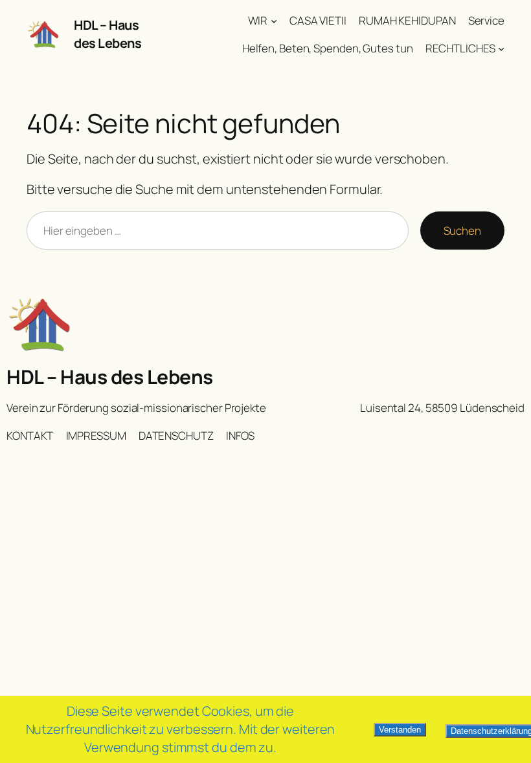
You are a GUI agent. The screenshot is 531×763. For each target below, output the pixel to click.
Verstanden (400, 730)
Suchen (462, 230)
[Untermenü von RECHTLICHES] (501, 48)
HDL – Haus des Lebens (107, 34)
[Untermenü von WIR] (274, 20)
